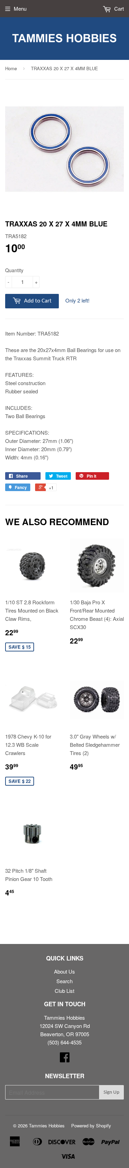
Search (64, 981)
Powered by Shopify (91, 1125)
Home (11, 68)
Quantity (14, 270)
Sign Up (111, 1092)
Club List (64, 990)
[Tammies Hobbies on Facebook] (65, 1059)
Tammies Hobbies (47, 1125)
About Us (64, 971)
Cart (118, 8)
